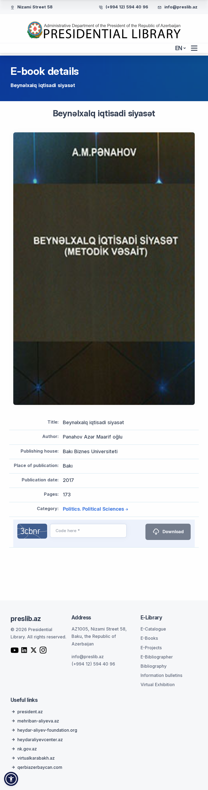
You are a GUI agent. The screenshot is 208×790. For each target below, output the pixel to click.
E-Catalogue (153, 629)
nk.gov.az (27, 748)
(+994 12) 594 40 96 (127, 6)
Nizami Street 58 (35, 6)
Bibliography (154, 666)
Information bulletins (161, 675)
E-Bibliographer (157, 657)
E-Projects (151, 647)
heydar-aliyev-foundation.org (47, 730)
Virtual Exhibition (158, 684)
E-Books (149, 638)
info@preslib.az (180, 6)
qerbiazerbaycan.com (39, 767)
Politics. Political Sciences (93, 509)
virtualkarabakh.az (36, 758)
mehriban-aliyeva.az (38, 721)
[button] (11, 779)
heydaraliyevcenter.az (40, 739)
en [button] (179, 48)
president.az (30, 711)
